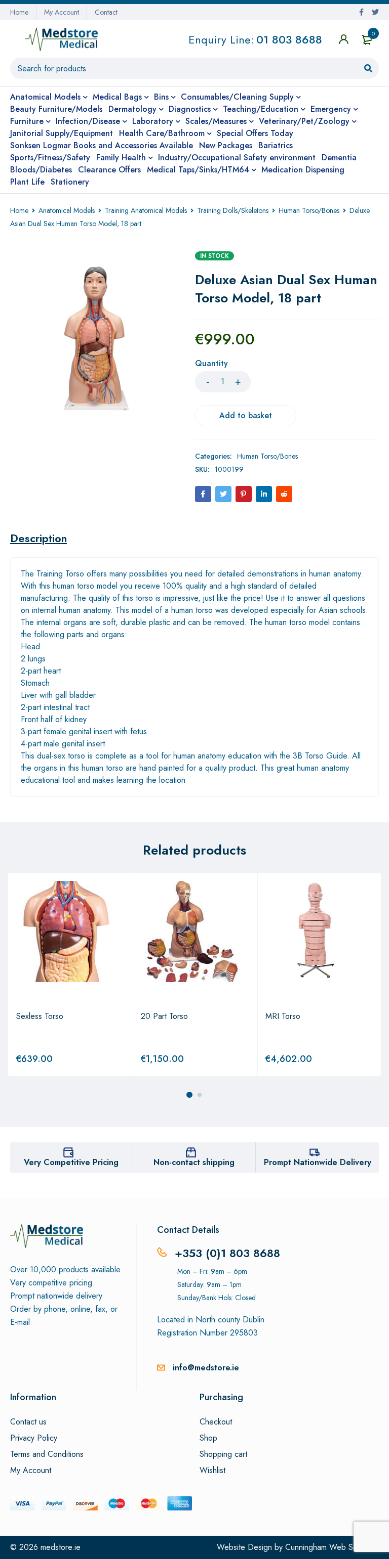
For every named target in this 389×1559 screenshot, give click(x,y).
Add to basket (245, 415)
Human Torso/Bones (309, 210)
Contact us (28, 1422)
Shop (208, 1438)
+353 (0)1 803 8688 (227, 1253)
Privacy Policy (33, 1438)
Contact (106, 12)
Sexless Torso (39, 1016)
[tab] (38, 538)
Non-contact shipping (194, 1162)
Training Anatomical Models (146, 210)
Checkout (216, 1422)
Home (19, 12)
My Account (61, 12)
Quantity (211, 364)
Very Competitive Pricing (71, 1162)
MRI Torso (282, 1016)
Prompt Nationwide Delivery (317, 1162)
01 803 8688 (289, 39)
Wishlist (212, 1470)
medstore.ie (61, 1547)
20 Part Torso (164, 1016)
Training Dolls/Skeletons (232, 210)
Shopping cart (223, 1454)
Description (38, 538)
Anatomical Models (66, 210)
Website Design (244, 1547)
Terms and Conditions (47, 1454)
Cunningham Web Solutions (332, 1547)
